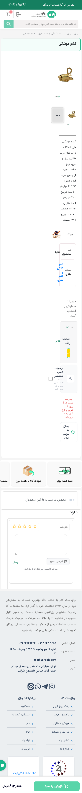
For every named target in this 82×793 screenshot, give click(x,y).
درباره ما (64, 749)
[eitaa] (30, 686)
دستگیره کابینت (21, 714)
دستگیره (25, 706)
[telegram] (44, 686)
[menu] (73, 14)
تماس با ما (63, 740)
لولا (28, 732)
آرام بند (26, 740)
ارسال (16, 562)
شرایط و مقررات (60, 732)
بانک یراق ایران (61, 706)
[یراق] (43, 14)
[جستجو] (9, 24)
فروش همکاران (61, 723)
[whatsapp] (37, 686)
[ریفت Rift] (56, 234)
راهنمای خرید (61, 714)
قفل (27, 723)
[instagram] (51, 686)
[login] (18, 14)
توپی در (25, 749)
